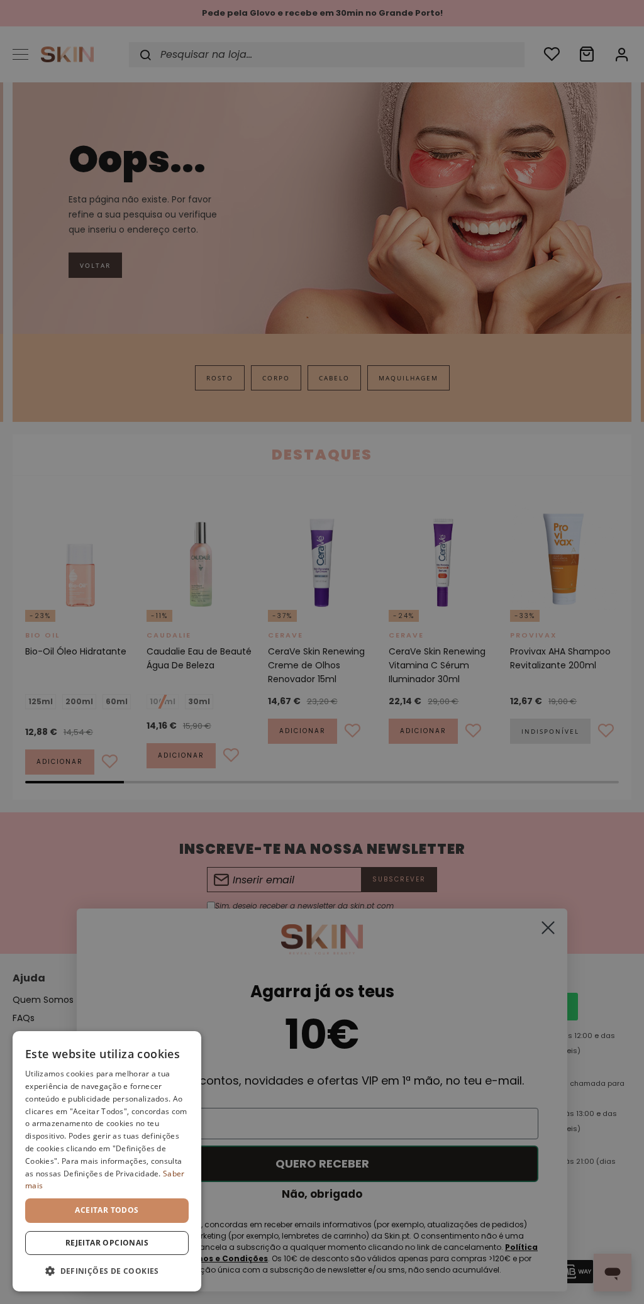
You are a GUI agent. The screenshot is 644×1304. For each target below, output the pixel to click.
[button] (107, 1271)
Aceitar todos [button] (106, 1210)
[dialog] (107, 1161)
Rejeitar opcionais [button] (106, 1242)
